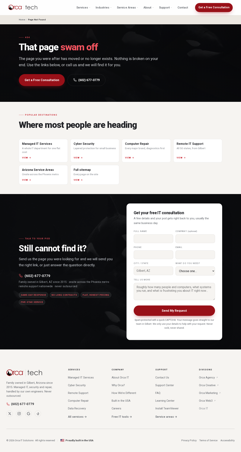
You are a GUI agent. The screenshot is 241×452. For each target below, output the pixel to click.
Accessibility (227, 440)
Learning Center (165, 400)
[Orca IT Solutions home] (23, 7)
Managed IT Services (81, 377)
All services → (77, 416)
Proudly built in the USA (79, 440)
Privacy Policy (189, 440)
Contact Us (162, 377)
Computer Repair (78, 400)
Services (82, 7)
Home (22, 19)
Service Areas (126, 7)
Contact (183, 7)
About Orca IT (120, 377)
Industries (102, 7)
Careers (116, 408)
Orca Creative (207, 385)
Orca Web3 (206, 400)
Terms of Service (208, 440)
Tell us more (142, 280)
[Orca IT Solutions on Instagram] (19, 414)
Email (178, 247)
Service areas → (166, 416)
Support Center (164, 385)
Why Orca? (118, 385)
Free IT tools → (122, 416)
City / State (141, 263)
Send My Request (174, 310)
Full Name (140, 231)
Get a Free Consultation (214, 7)
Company (186, 231)
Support (164, 7)
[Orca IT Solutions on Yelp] (38, 414)
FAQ (157, 393)
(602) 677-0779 (89, 80)
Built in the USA (121, 400)
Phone (138, 247)
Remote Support (78, 393)
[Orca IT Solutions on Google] (28, 414)
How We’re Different (124, 393)
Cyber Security (77, 385)
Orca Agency (207, 377)
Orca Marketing (208, 393)
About (147, 7)
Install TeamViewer (167, 408)
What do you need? (187, 263)
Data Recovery (77, 408)
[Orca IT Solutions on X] (9, 414)
